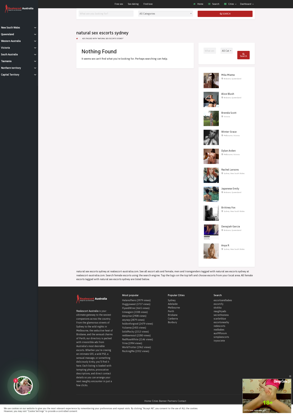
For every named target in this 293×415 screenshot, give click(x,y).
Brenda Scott (228, 112)
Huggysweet (129, 304)
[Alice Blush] (211, 99)
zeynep (126, 319)
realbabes (219, 329)
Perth (171, 311)
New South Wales (237, 173)
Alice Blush (227, 93)
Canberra (173, 318)
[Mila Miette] (211, 80)
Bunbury (172, 322)
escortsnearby (221, 322)
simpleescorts (221, 337)
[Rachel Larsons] (211, 175)
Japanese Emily (230, 188)
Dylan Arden (228, 150)
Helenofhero (129, 300)
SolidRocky (128, 331)
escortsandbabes (223, 300)
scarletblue (220, 318)
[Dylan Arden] (211, 156)
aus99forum (220, 333)
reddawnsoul (129, 335)
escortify (218, 304)
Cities (231, 4)
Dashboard (245, 4)
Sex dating (133, 4)
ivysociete (219, 340)
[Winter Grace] (211, 137)
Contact (182, 401)
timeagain (127, 312)
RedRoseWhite (130, 339)
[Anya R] (211, 250)
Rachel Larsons (230, 169)
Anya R (225, 245)
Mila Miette (228, 74)
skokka (217, 307)
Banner (163, 401)
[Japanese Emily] (211, 194)
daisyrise (127, 315)
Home (200, 4)
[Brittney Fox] (211, 213)
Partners (172, 401)
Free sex (119, 4)
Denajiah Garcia (230, 226)
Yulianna (127, 327)
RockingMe (128, 351)
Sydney (227, 173)
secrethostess (221, 315)
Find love (148, 4)
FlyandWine (128, 308)
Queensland (236, 79)
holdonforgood (130, 323)
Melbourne (228, 135)
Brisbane (227, 79)
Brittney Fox (228, 207)
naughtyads (220, 311)
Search (215, 4)
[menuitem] (198, 4)
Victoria (227, 117)
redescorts (219, 326)
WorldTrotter (129, 347)
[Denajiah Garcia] (211, 231)
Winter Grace (229, 131)
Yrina (125, 343)
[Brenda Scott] (211, 118)
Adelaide (173, 304)
